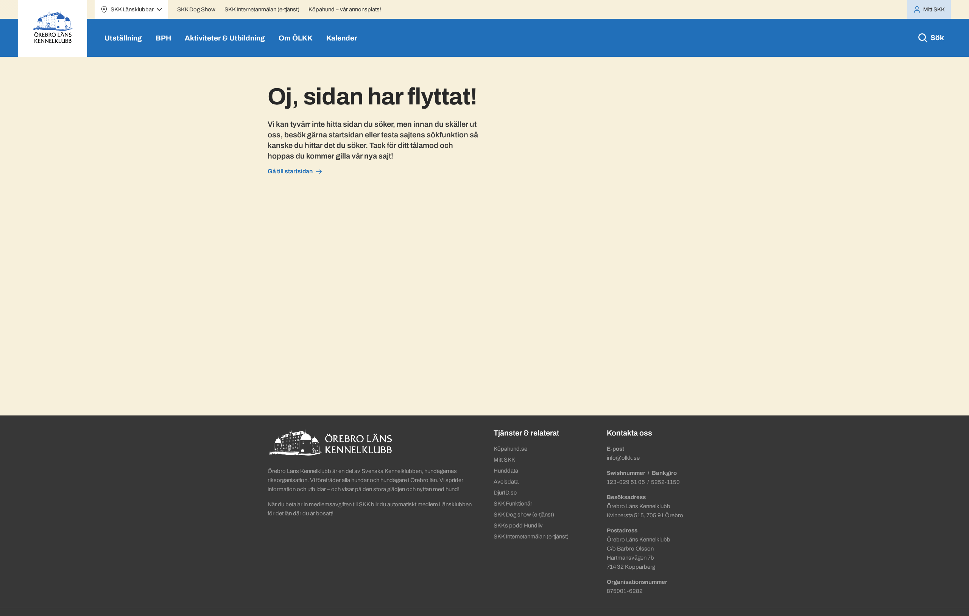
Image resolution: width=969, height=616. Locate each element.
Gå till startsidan (290, 171)
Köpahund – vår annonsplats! (344, 9)
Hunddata (506, 471)
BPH (163, 38)
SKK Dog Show (196, 9)
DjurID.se (505, 493)
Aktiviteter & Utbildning (225, 38)
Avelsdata (506, 482)
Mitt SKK (504, 460)
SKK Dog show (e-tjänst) (524, 515)
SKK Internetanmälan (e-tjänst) (261, 9)
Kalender (341, 38)
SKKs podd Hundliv (518, 526)
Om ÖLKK (296, 38)
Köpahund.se (510, 449)
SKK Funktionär (513, 504)
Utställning (123, 38)
